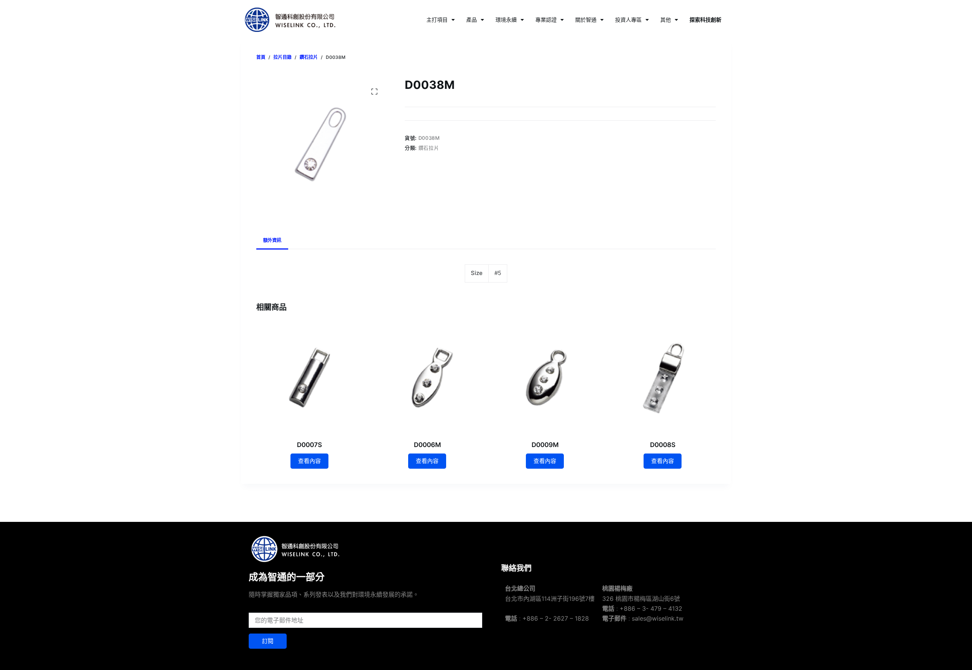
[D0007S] (309, 377)
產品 (471, 19)
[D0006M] (427, 377)
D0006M (427, 445)
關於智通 (585, 19)
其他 (665, 19)
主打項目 (437, 19)
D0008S (662, 445)
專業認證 (546, 19)
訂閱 (267, 641)
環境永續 (506, 19)
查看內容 (309, 461)
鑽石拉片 (428, 148)
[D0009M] (545, 377)
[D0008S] (662, 377)
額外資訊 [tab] (272, 240)
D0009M (545, 445)
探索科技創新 (705, 19)
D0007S (309, 445)
